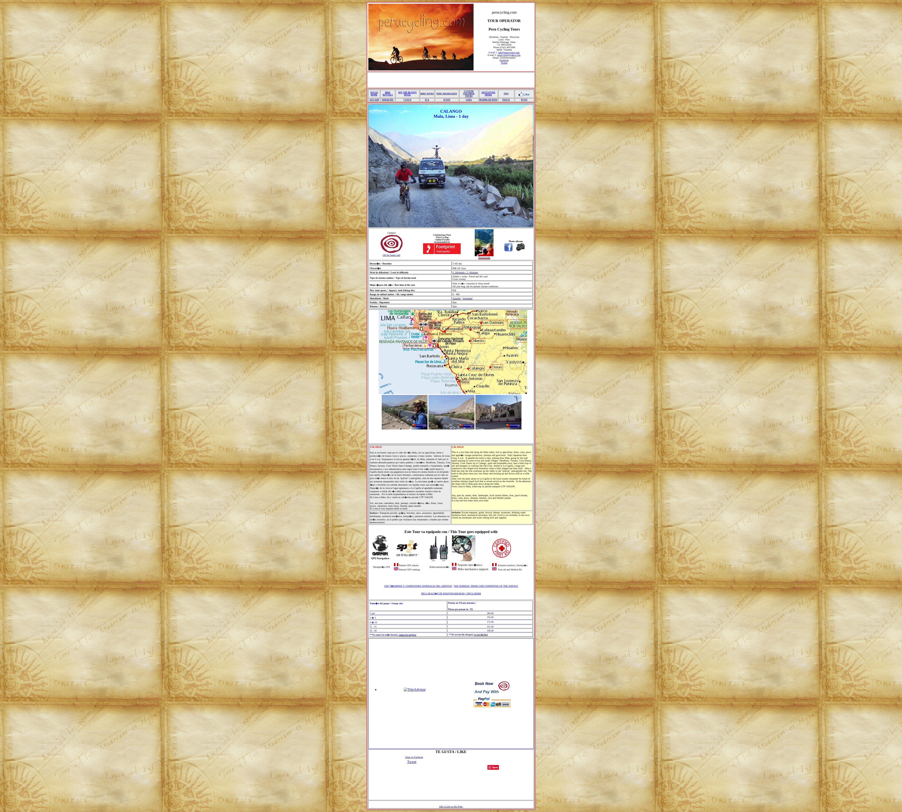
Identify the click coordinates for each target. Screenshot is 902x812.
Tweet (411, 762)
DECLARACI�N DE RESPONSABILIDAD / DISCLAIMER (451, 593)
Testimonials (484, 257)
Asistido (457, 298)
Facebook (504, 60)
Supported (467, 298)
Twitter (504, 63)
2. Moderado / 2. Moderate (465, 272)
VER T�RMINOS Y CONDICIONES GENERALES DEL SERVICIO (418, 586)
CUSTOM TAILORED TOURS (468, 93)
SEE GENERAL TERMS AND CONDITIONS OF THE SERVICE (486, 586)
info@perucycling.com (509, 52)
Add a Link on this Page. (451, 806)
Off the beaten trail (391, 255)
